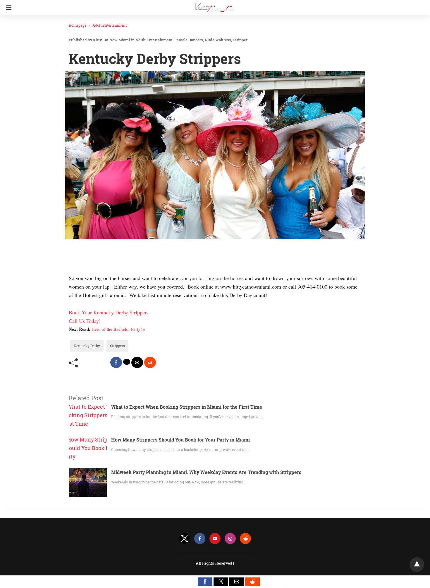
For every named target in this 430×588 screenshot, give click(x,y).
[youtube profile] (215, 538)
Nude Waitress (218, 39)
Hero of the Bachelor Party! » (118, 329)
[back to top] (417, 564)
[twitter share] (126, 362)
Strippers (117, 345)
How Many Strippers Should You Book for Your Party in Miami (180, 440)
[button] (205, 581)
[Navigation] (7, 7)
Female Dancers (188, 39)
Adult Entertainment (109, 25)
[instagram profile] (230, 538)
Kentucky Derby (87, 345)
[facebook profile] (199, 538)
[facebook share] (116, 362)
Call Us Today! (85, 320)
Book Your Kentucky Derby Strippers (109, 312)
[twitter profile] (184, 538)
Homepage (77, 25)
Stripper (240, 39)
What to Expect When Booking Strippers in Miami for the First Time (186, 407)
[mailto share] (137, 362)
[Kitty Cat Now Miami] (215, 5)
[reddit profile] (245, 538)
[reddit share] (150, 362)
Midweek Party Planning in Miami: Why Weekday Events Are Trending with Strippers (206, 472)
